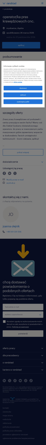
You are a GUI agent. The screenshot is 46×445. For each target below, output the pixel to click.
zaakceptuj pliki (23, 101)
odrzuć (23, 95)
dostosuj (23, 88)
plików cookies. (18, 82)
